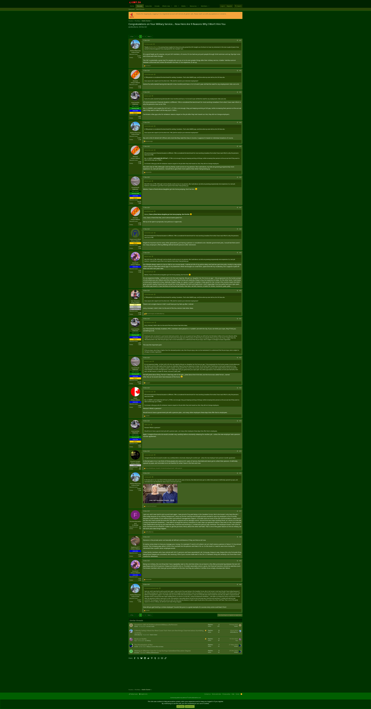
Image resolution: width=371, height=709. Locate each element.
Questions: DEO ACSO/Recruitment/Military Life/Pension (155, 625)
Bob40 (136, 626)
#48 (240, 229)
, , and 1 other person (164, 468)
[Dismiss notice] (240, 14)
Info (175, 6)
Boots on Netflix (140, 639)
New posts (131, 9)
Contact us (207, 694)
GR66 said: (147, 425)
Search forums (140, 9)
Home (132, 6)
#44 (240, 122)
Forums (139, 6)
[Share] (237, 40)
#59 (240, 561)
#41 (240, 40)
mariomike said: (148, 74)
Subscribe (148, 6)
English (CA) (143, 694)
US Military (148, 640)
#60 (240, 584)
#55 (240, 451)
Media (183, 6)
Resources (193, 6)
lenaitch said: (148, 361)
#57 (240, 511)
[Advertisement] (151, 32)
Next (149, 36)
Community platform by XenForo (185, 697)
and (155, 313)
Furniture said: (148, 44)
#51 (240, 318)
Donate (157, 6)
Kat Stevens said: (149, 322)
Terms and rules (216, 694)
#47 (240, 207)
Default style (134, 694)
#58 (240, 537)
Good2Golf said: (148, 211)
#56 (240, 473)
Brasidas (136, 652)
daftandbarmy (134, 27)
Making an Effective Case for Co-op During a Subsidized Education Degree (162, 651)
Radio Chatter (153, 635)
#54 (240, 421)
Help (233, 694)
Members (204, 6)
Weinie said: (147, 96)
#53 (240, 388)
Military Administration (152, 652)
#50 (240, 290)
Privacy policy (226, 694)
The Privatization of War (143, 645)
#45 (240, 146)
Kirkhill (136, 646)
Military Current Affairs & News (155, 646)
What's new (166, 6)
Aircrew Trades (150, 626)
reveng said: (147, 477)
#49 (240, 252)
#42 (240, 70)
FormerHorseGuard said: (151, 588)
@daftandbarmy (153, 47)
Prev (132, 36)
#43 (240, 92)
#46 (240, 177)
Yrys (135, 640)
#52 (240, 357)
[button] (171, 6)
